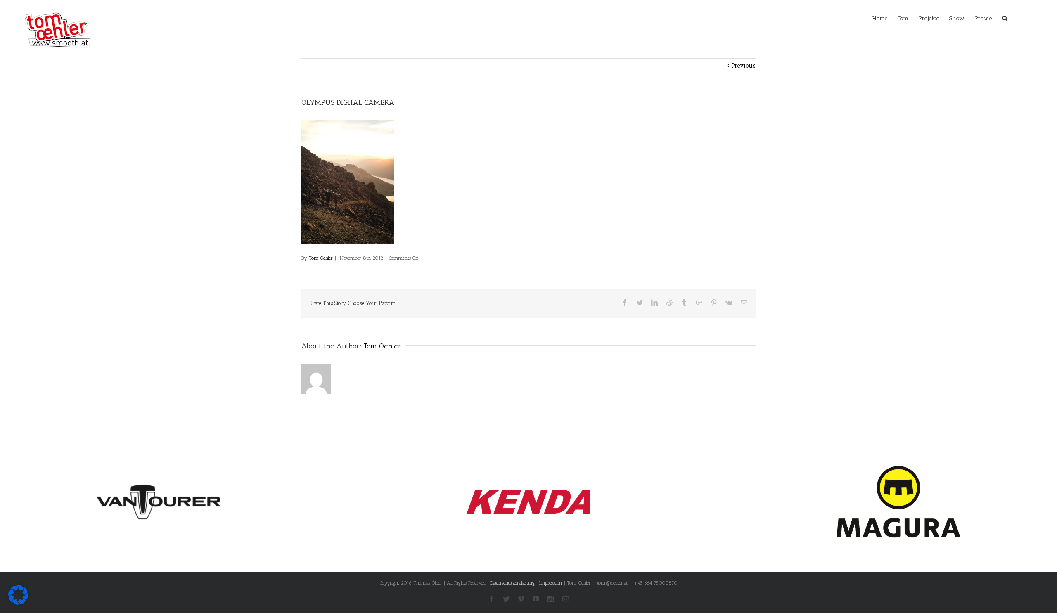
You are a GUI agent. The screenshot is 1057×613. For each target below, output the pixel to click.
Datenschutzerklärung (512, 583)
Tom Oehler (321, 258)
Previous (743, 65)
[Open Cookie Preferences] (18, 602)
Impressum (550, 583)
